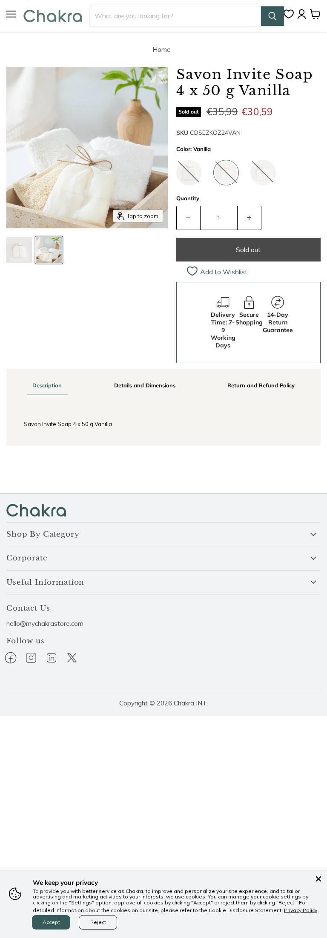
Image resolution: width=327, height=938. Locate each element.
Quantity (187, 198)
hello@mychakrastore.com (44, 623)
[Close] (318, 879)
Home (161, 49)
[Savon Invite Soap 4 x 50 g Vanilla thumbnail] (19, 250)
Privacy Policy (300, 910)
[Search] (272, 16)
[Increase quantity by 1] (249, 218)
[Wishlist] (290, 14)
